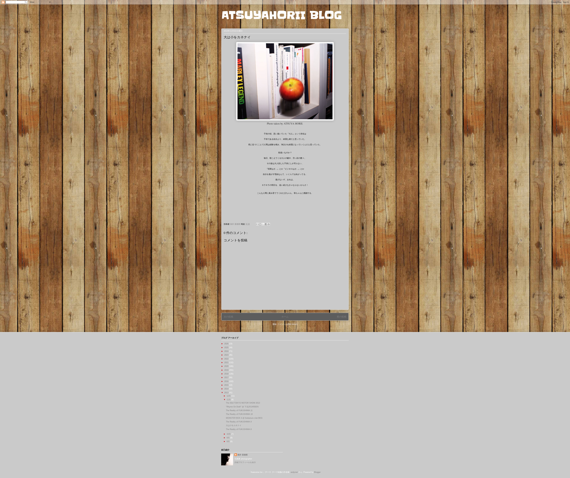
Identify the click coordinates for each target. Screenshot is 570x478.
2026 (226, 344)
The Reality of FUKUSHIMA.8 (239, 429)
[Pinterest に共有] (268, 224)
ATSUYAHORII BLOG (281, 15)
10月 (229, 434)
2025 (226, 347)
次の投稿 (228, 316)
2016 (226, 381)
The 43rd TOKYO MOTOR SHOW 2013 (243, 403)
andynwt (294, 472)
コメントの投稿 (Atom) (287, 324)
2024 (226, 351)
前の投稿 (341, 316)
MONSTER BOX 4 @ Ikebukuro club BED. (244, 418)
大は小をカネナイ (233, 425)
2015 (226, 385)
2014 (226, 389)
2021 (226, 362)
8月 (228, 441)
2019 (226, 370)
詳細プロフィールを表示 (245, 462)
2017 (226, 377)
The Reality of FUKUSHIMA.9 (239, 422)
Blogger (317, 472)
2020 (226, 366)
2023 (226, 355)
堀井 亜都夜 (243, 455)
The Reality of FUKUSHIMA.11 (239, 410)
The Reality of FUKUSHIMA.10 (239, 414)
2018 (226, 374)
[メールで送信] (257, 224)
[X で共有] (263, 224)
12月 (229, 396)
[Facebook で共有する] (265, 224)
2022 (226, 359)
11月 (229, 399)
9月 (228, 438)
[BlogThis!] (260, 224)
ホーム (285, 316)
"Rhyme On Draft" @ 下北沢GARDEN (242, 407)
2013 (226, 393)
